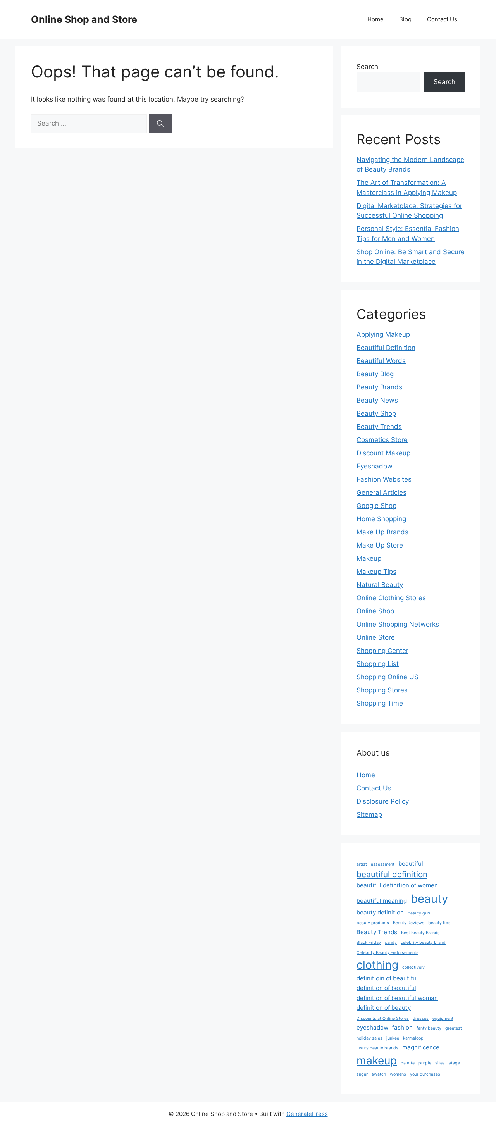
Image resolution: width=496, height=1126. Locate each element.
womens (398, 1074)
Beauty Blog (375, 374)
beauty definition (380, 912)
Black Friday (368, 942)
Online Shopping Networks (397, 624)
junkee (392, 1038)
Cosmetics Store (382, 440)
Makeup (368, 558)
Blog (405, 19)
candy (391, 942)
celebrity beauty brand (423, 942)
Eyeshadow (374, 466)
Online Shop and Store (84, 19)
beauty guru (419, 913)
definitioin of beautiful (387, 978)
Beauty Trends (379, 426)
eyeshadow (372, 1027)
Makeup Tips (376, 571)
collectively (413, 967)
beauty (429, 899)
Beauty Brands (379, 387)
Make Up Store (379, 545)
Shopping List (377, 664)
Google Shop (376, 506)
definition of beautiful (386, 988)
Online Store (375, 637)
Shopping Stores (382, 690)
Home (375, 19)
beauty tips (439, 922)
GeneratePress (307, 1113)
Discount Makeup (383, 453)
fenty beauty (429, 1028)
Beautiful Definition (385, 347)
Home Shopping (381, 519)
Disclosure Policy (382, 801)
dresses (421, 1018)
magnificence (420, 1047)
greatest (453, 1028)
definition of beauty (383, 1007)
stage (454, 1063)
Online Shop (375, 611)
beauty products (372, 922)
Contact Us (442, 19)
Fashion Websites (384, 479)
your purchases (425, 1074)
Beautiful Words (381, 361)
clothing (377, 964)
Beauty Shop (376, 413)
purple (424, 1063)
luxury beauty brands (377, 1047)
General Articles (381, 492)
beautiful (410, 863)
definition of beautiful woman (397, 998)
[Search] (160, 123)
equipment (442, 1018)
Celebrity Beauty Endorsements (387, 952)
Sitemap (369, 814)
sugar (362, 1074)
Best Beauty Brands (420, 932)
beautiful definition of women (397, 885)
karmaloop (413, 1038)
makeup (376, 1060)
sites (440, 1063)
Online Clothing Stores (391, 598)
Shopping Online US (387, 677)
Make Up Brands (382, 532)
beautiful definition (391, 874)
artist (361, 864)
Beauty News (377, 400)
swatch (379, 1074)
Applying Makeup (383, 334)
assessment (382, 864)
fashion (402, 1027)
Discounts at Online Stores (382, 1018)
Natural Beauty (379, 585)
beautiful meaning (381, 900)
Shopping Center (382, 650)
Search (367, 67)
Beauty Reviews (408, 922)
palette (408, 1063)
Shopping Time (379, 703)
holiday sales (369, 1038)
